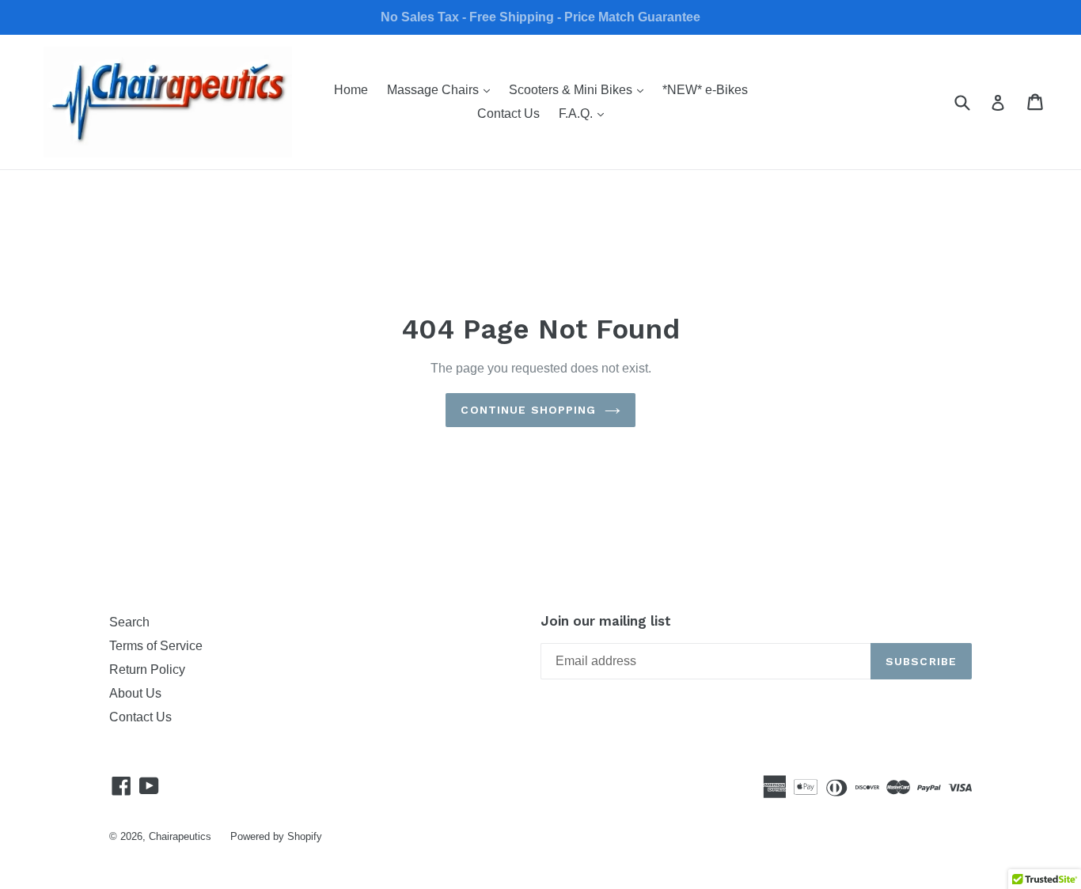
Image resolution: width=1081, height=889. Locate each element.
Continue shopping (528, 409)
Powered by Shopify (276, 836)
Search (129, 622)
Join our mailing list (605, 621)
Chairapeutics (180, 836)
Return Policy (147, 669)
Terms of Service (156, 646)
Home (351, 89)
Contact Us (508, 113)
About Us (135, 693)
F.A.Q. (585, 113)
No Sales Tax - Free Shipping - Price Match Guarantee (540, 17)
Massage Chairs (442, 89)
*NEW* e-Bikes (705, 89)
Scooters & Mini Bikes (580, 89)
